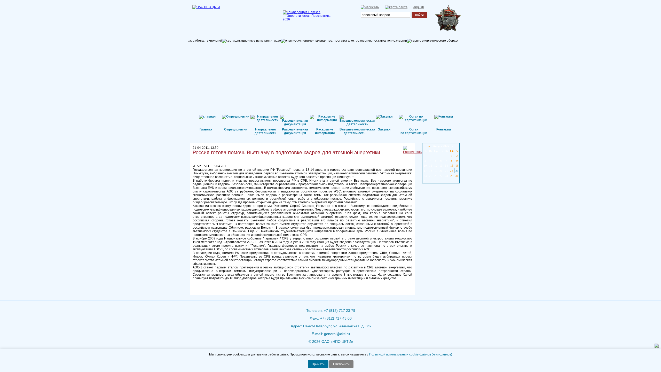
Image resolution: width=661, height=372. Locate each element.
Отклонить (341, 364)
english (418, 7)
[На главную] (218, 14)
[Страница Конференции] (308, 19)
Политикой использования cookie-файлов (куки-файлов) (410, 354)
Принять (318, 364)
